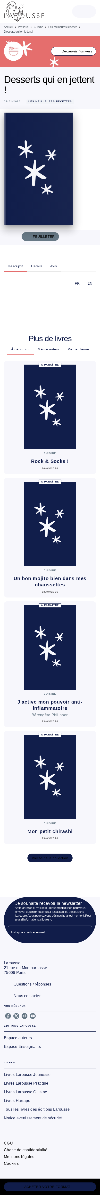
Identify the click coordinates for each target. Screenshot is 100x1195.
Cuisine (38, 27)
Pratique (23, 27)
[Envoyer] (86, 932)
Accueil (8, 27)
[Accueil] (24, 11)
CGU (8, 1143)
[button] (73, 51)
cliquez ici (46, 919)
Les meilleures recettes (62, 27)
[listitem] (8, 1016)
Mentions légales (19, 1157)
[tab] (15, 266)
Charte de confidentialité (26, 1150)
